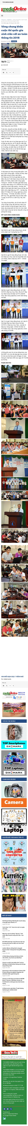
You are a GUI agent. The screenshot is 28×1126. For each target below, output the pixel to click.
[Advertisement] (14, 654)
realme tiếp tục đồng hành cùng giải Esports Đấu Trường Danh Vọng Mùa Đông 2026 (14, 949)
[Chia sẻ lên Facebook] (3, 72)
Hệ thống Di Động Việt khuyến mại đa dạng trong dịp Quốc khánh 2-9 (13, 921)
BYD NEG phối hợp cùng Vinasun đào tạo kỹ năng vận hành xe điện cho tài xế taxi (13, 942)
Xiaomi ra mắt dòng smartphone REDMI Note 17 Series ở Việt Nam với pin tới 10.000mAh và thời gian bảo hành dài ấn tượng (13, 981)
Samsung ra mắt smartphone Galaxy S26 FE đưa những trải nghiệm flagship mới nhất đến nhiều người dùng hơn (13, 972)
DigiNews (9, 19)
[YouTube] (7, 1109)
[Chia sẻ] (13, 72)
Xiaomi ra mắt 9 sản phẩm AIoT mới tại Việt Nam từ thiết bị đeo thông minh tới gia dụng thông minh (13, 964)
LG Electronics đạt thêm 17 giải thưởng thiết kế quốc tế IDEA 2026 (13, 989)
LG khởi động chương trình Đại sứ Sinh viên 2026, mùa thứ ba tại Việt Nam (12, 956)
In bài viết (5, 65)
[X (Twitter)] (11, 1109)
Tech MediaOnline (7, 2)
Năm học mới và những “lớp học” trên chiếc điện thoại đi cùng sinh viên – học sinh (13, 935)
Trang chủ (3, 19)
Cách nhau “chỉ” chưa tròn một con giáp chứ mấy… (13, 928)
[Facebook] (4, 1109)
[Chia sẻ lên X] (6, 72)
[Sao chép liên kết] (10, 72)
